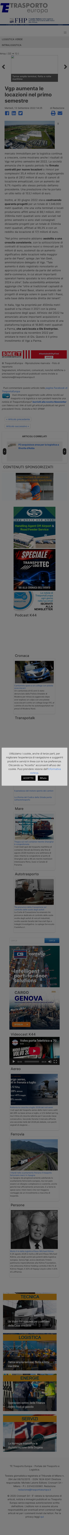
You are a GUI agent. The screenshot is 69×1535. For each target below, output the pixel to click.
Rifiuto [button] (43, 778)
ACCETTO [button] (28, 778)
